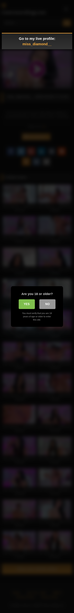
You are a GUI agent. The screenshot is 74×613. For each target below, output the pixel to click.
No (47, 304)
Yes (27, 304)
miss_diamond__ (37, 44)
